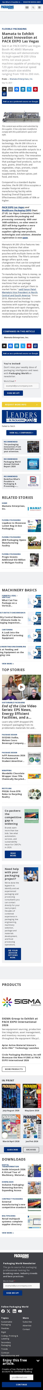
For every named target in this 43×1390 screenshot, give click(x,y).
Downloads (8, 1182)
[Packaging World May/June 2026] (32, 1096)
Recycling (7, 788)
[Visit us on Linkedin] (14, 1311)
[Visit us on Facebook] (3, 1311)
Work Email (10, 381)
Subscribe (12, 1149)
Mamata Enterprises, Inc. (21, 79)
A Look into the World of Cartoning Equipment (12, 635)
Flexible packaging (14, 28)
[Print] (4, 89)
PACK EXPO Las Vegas (13, 207)
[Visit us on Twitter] (9, 1311)
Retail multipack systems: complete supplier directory (12, 1221)
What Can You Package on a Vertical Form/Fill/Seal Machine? (9, 603)
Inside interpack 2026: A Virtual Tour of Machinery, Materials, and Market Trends (14, 1172)
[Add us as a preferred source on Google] (4, 94)
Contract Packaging (12, 1199)
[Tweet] (29, 89)
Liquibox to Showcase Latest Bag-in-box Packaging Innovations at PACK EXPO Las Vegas (14, 526)
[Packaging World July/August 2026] (11, 1096)
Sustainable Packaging (13, 702)
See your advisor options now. (13, 954)
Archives (31, 1149)
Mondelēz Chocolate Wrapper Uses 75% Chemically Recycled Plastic (13, 776)
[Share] (16, 89)
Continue (21, 1384)
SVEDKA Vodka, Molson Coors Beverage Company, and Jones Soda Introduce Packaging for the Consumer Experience (13, 740)
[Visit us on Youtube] (20, 1311)
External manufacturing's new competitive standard (14, 1204)
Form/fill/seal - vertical (10, 596)
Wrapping (6, 770)
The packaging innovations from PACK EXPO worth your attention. (12, 448)
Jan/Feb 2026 (32, 1141)
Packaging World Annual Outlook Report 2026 (12, 464)
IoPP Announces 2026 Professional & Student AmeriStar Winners (13, 758)
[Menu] (39, 7)
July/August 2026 (11, 1110)
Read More (13, 854)
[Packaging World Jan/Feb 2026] (32, 1127)
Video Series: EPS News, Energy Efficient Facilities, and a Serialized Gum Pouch (20, 711)
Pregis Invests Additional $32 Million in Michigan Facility (14, 560)
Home (4, 503)
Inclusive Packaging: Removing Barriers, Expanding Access (13, 1187)
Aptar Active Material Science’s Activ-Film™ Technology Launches (20, 1046)
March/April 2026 (11, 1141)
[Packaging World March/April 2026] (11, 1127)
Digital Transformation (10, 1166)
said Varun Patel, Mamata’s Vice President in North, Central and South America (20, 292)
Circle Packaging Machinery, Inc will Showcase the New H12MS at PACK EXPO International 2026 (21, 1057)
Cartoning (7, 630)
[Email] (10, 89)
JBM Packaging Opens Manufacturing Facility (14, 543)
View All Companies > (21, 432)
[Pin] (35, 89)
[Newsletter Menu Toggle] (27, 7)
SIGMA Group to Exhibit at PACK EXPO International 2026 (20, 1022)
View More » (8, 663)
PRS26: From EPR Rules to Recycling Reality (12, 794)
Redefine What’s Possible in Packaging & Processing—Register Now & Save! (12, 482)
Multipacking (8, 1216)
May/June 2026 (32, 1110)
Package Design (9, 734)
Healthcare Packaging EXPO (16, 210)
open (25, 237)
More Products (14, 1069)
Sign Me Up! (13, 393)
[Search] (33, 7)
